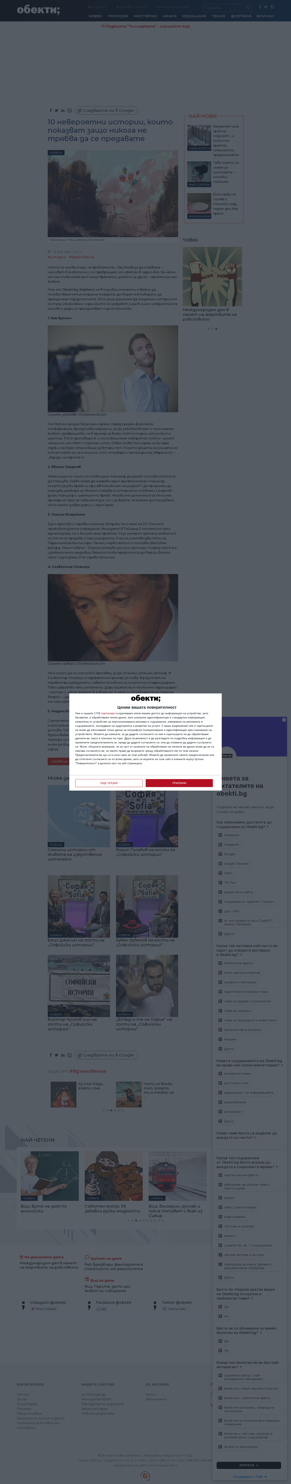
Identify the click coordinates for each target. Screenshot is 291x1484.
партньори (108, 713)
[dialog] (145, 742)
